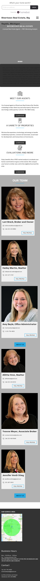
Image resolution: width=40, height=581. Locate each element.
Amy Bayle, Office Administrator (19, 324)
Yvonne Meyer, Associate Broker (20, 431)
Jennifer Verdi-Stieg (13, 475)
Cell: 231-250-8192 (10, 382)
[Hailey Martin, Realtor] (14, 253)
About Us (20, 344)
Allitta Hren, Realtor (13, 375)
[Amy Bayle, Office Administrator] (19, 304)
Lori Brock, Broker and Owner (18, 222)
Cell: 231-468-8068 (10, 438)
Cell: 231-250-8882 (10, 229)
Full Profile (27, 233)
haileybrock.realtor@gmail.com (13, 271)
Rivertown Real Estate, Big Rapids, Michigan (15, 20)
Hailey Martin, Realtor (14, 268)
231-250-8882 (12, 577)
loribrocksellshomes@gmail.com (14, 225)
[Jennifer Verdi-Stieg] (13, 461)
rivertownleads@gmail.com (12, 328)
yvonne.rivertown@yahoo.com (13, 435)
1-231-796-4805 (10, 331)
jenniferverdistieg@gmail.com (13, 479)
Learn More (20, 115)
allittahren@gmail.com (11, 378)
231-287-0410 (9, 482)
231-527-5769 (9, 275)
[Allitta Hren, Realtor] (13, 361)
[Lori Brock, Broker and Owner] (18, 203)
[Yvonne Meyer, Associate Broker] (19, 411)
